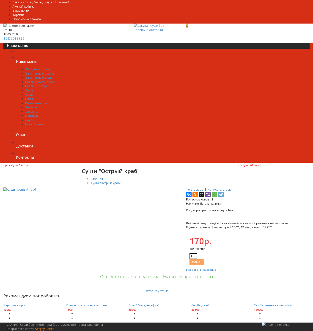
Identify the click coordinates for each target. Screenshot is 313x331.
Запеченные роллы (39, 73)
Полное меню (35, 124)
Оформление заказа (27, 19)
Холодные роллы (37, 69)
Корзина (19, 15)
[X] (201, 194)
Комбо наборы (36, 103)
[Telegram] (221, 194)
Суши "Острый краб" (106, 183)
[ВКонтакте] (189, 194)
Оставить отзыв (157, 291)
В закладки (192, 269)
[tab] (156, 283)
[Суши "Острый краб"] (20, 189)
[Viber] (208, 194)
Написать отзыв (220, 189)
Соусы (29, 120)
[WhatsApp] (214, 194)
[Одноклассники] (195, 194)
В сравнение (208, 269)
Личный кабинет (24, 6)
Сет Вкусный (200, 305)
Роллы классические (40, 82)
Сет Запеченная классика (273, 305)
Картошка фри (14, 305)
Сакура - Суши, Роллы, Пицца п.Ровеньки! (41, 2)
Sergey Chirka (45, 329)
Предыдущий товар (15, 165)
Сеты (29, 90)
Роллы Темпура (36, 86)
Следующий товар (249, 165)
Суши (29, 94)
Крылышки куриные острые (86, 305)
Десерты (31, 111)
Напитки (31, 116)
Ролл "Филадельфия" (144, 305)
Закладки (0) (21, 11)
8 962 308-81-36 (13, 38)
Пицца (30, 99)
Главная (97, 179)
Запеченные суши (38, 77)
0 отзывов (195, 189)
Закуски (31, 107)
